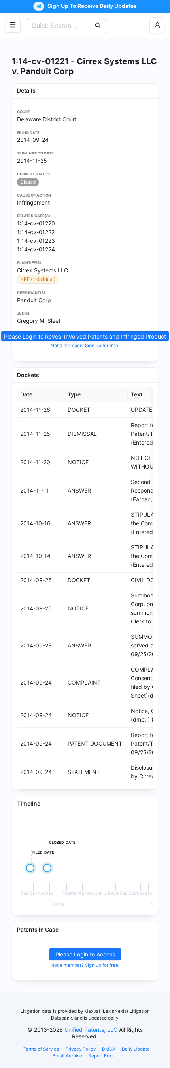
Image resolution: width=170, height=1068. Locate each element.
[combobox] (62, 25)
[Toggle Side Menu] (13, 25)
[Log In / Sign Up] (157, 25)
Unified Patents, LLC (90, 1029)
